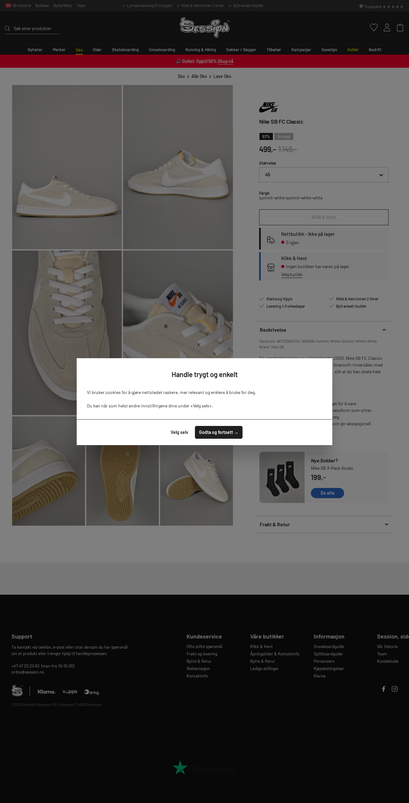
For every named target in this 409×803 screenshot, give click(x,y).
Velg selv (179, 432)
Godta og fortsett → (218, 432)
